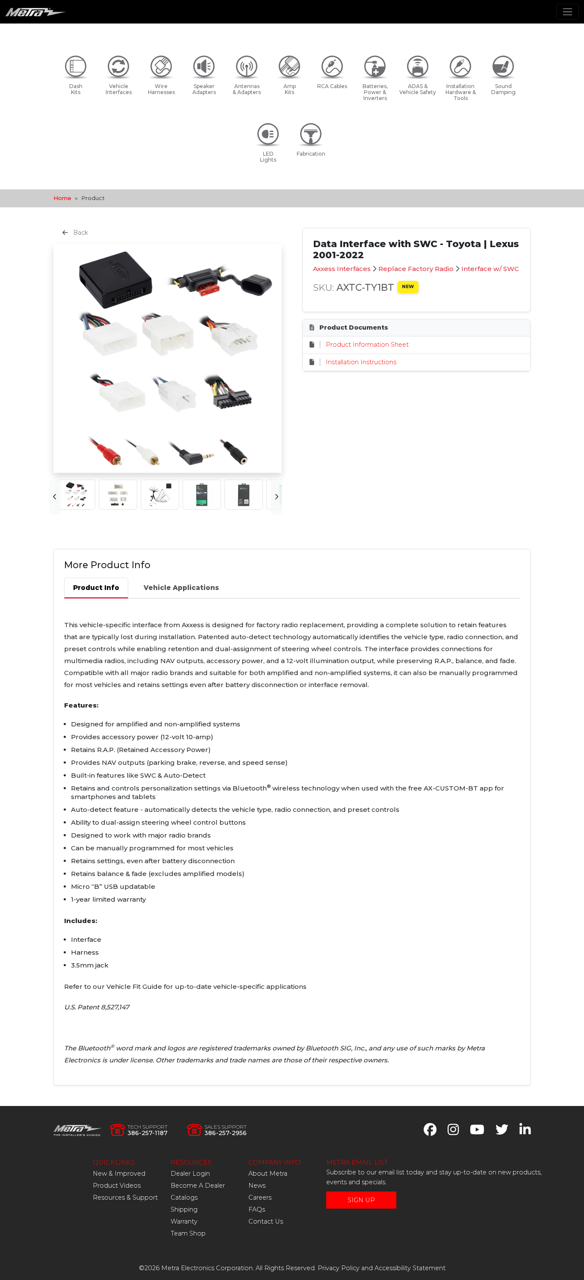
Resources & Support (125, 1197)
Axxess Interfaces (342, 269)
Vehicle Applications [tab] (181, 588)
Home (62, 198)
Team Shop (188, 1233)
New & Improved (119, 1173)
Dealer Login (190, 1173)
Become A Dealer (198, 1185)
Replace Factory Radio (416, 269)
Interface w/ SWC (490, 269)
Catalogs (184, 1197)
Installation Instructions (361, 362)
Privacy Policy (339, 1268)
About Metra (267, 1173)
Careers (259, 1197)
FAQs (256, 1209)
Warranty (184, 1221)
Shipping (184, 1209)
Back (79, 232)
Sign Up (361, 1200)
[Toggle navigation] (567, 12)
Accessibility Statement (410, 1268)
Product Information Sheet (367, 344)
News (256, 1185)
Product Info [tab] (96, 588)
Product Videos (117, 1185)
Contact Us (265, 1221)
